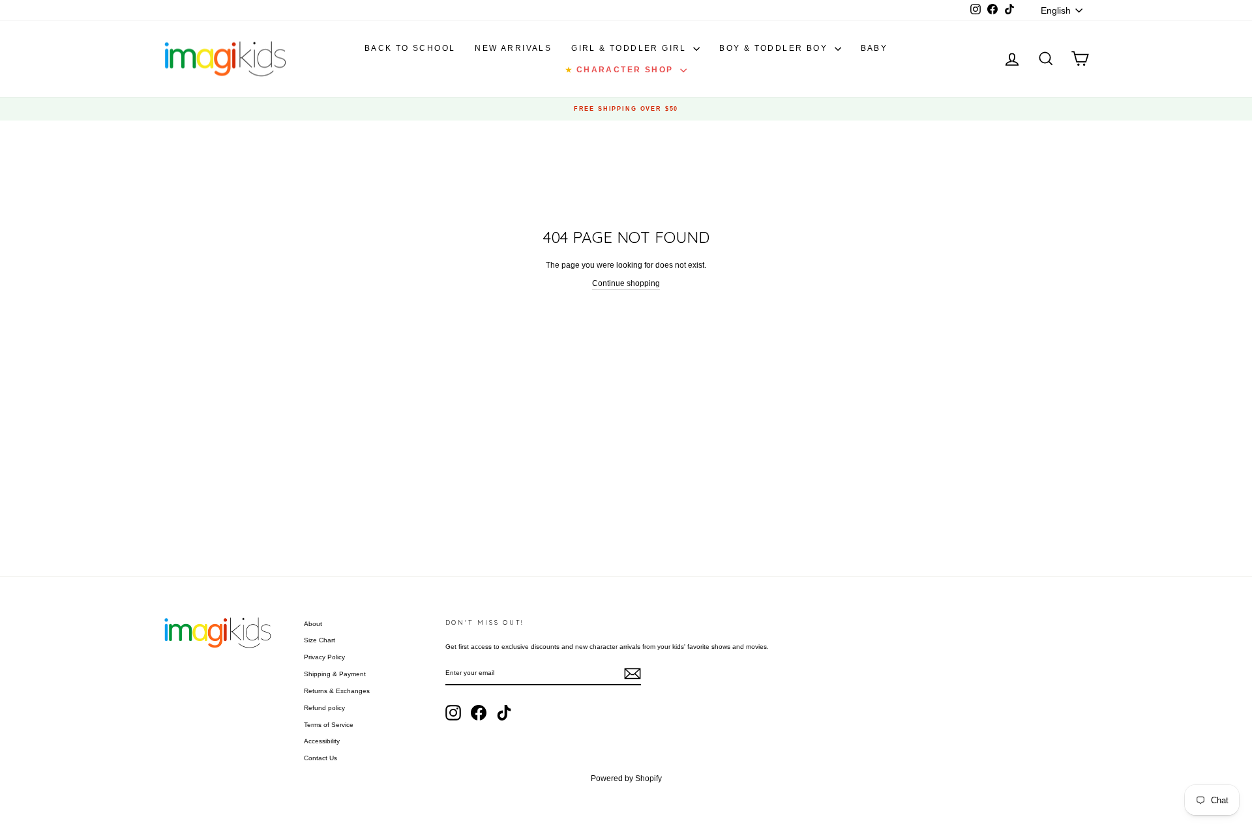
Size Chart (319, 640)
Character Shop (620, 69)
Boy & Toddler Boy (775, 48)
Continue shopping (626, 283)
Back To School (410, 48)
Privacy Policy (324, 657)
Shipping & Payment (335, 674)
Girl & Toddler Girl (630, 48)
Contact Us (320, 758)
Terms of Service (328, 724)
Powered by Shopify (626, 778)
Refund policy (324, 707)
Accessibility (322, 741)
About (313, 623)
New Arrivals (513, 48)
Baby (874, 48)
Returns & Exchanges (337, 690)
